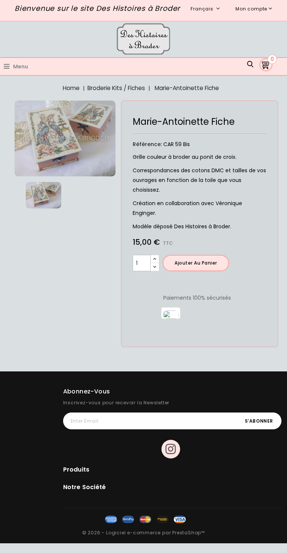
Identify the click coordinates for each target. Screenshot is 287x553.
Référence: (147, 144)
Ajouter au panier (196, 263)
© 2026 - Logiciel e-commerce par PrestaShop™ (143, 532)
